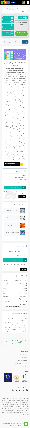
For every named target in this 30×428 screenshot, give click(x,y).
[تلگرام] (23, 390)
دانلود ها (21, 9)
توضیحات (25, 42)
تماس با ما (24, 357)
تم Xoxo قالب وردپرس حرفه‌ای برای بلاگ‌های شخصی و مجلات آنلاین (11, 232)
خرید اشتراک (22, 196)
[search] (8, 2)
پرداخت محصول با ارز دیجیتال (20, 363)
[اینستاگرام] (26, 390)
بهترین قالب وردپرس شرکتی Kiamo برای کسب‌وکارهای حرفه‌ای (11, 210)
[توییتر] (16, 390)
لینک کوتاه (22, 304)
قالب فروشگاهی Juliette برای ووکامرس (12, 218)
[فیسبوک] (19, 390)
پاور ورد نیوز (24, 366)
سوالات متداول (7, 42)
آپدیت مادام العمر (19, 183)
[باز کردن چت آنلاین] (26, 424)
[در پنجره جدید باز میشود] (24, 382)
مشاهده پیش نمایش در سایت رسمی (21, 33)
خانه (25, 9)
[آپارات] (12, 390)
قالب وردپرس (15, 9)
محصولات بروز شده (22, 360)
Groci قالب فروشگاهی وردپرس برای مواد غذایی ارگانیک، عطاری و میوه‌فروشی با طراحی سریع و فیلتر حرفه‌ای (11, 225)
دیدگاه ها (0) (17, 42)
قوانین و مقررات (23, 354)
